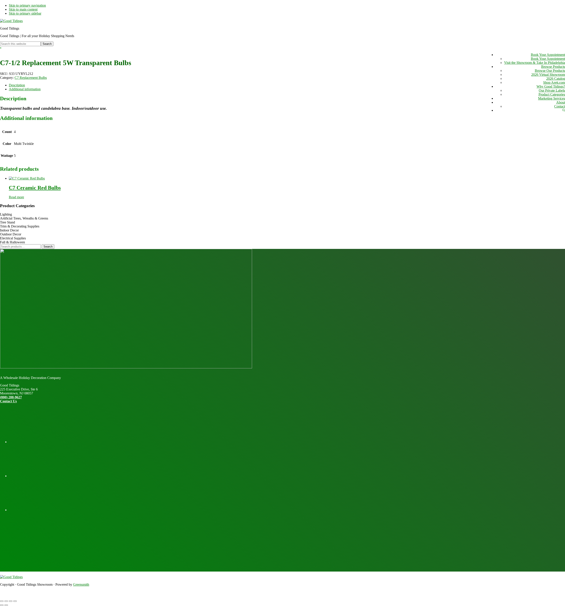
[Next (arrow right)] (6, 605)
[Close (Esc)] (15, 601)
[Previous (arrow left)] (2, 605)
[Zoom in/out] (2, 601)
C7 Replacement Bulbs (31, 78)
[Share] (10, 601)
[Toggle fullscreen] (6, 601)
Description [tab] (17, 85)
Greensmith (81, 584)
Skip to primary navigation (27, 5)
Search (48, 246)
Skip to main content (23, 9)
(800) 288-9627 (11, 397)
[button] (563, 110)
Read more (16, 197)
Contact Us (8, 401)
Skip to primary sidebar (25, 13)
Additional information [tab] (25, 89)
